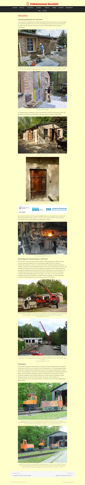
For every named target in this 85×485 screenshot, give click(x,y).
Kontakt (45, 10)
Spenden (54, 7)
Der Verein (38, 7)
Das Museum (30, 7)
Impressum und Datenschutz (69, 482)
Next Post (64, 474)
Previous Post (22, 474)
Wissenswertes (69, 7)
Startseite (14, 7)
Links (39, 10)
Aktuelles (21, 7)
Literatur (46, 7)
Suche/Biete (61, 7)
